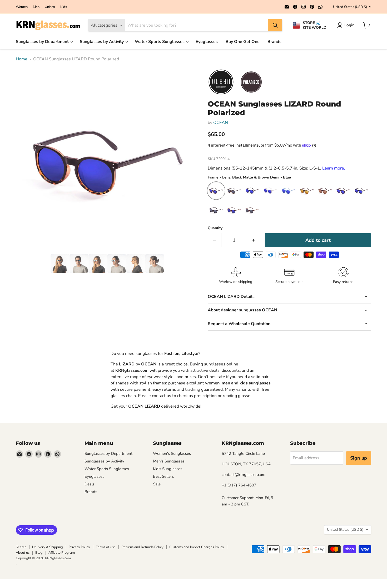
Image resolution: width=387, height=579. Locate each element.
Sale (157, 484)
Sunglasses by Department (43, 42)
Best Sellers (163, 476)
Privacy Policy (79, 547)
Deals (90, 484)
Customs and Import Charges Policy (196, 547)
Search (21, 547)
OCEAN (220, 123)
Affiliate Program (61, 552)
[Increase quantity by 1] (253, 240)
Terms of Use (106, 547)
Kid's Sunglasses (167, 468)
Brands (274, 42)
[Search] (275, 25)
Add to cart (318, 240)
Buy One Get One (243, 42)
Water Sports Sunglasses (160, 42)
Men (36, 7)
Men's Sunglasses (169, 461)
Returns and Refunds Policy (142, 547)
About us (22, 552)
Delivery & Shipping (47, 547)
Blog (39, 552)
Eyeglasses (207, 42)
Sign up (358, 458)
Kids (63, 7)
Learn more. (333, 168)
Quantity (215, 228)
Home (21, 59)
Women (22, 7)
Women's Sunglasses (172, 453)
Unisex (50, 7)
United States (350, 6)
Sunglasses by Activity (102, 42)
